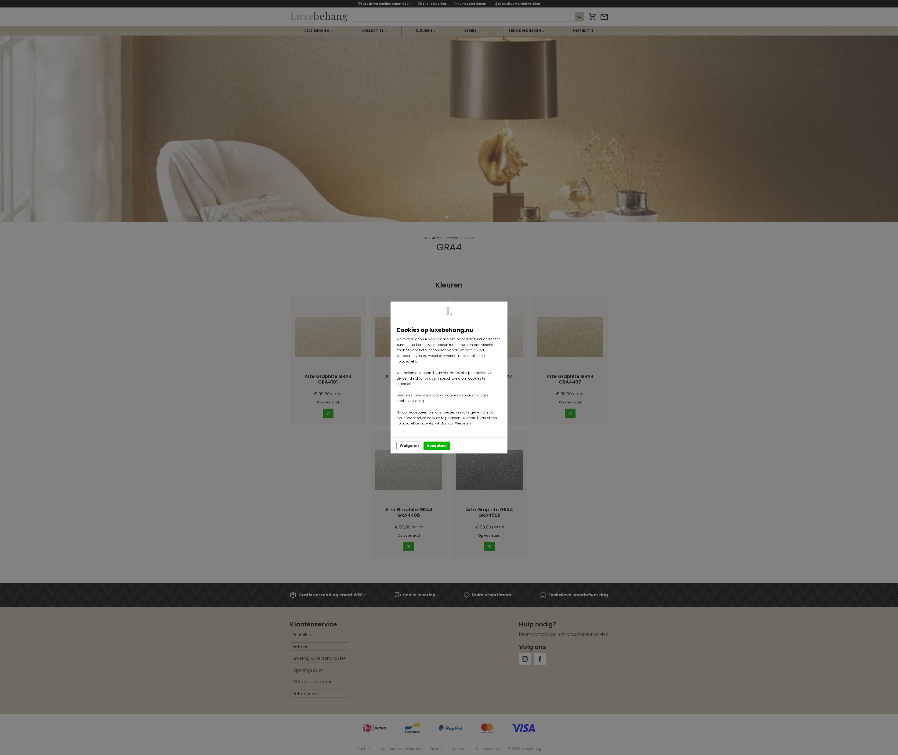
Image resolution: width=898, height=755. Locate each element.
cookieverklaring (410, 401)
